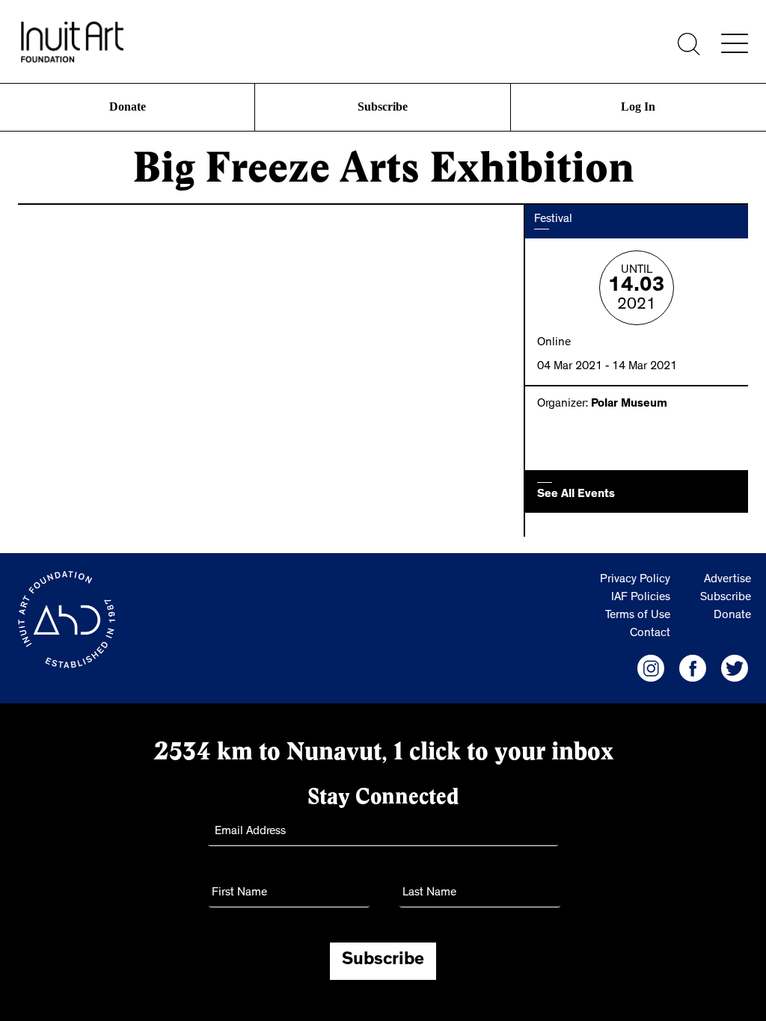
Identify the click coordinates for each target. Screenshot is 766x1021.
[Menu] (734, 43)
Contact (650, 634)
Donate (127, 106)
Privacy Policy (635, 580)
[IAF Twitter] (734, 668)
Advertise (727, 580)
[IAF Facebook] (692, 668)
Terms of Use (637, 616)
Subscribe (383, 106)
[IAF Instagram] (650, 668)
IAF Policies (640, 598)
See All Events (576, 495)
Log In (638, 106)
